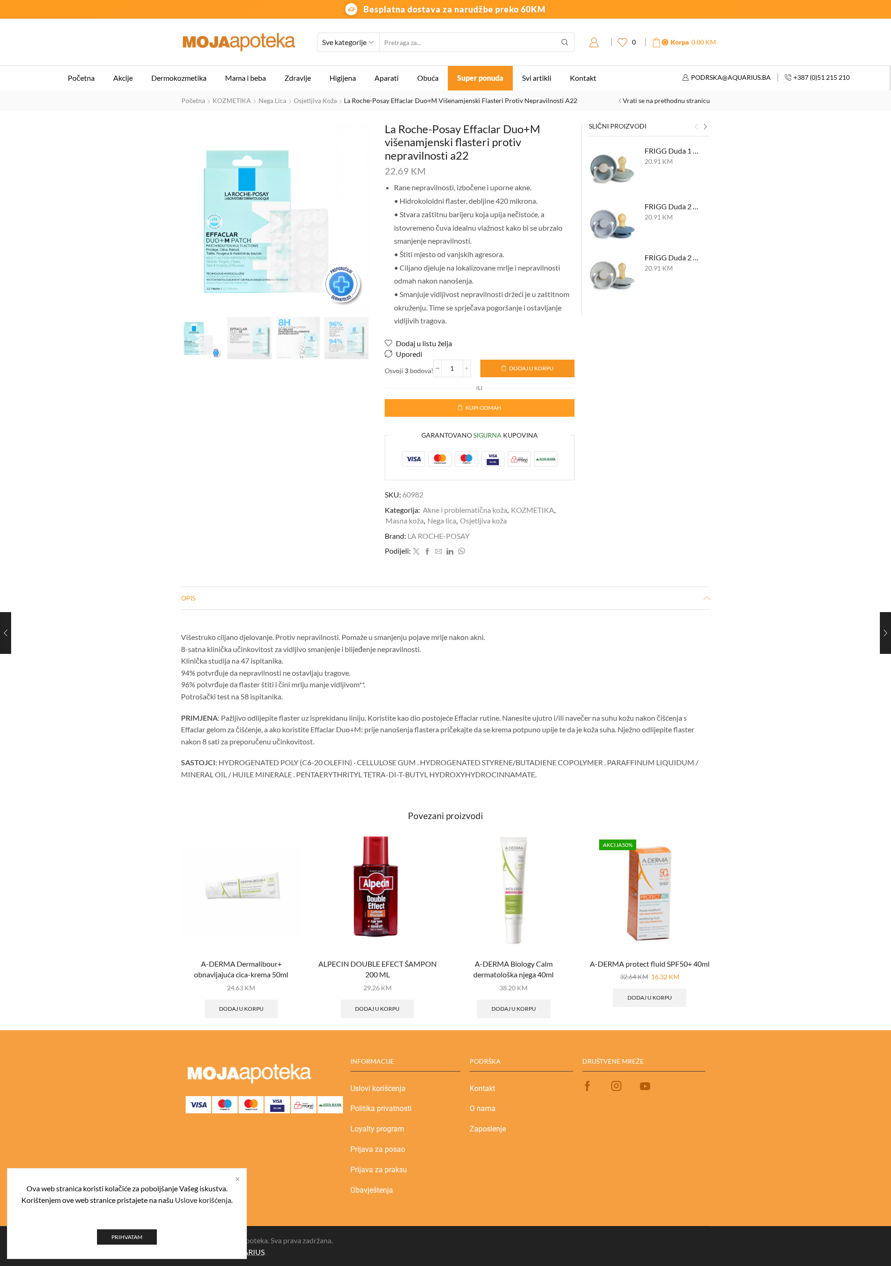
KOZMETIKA (232, 100)
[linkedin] (450, 551)
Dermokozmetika (179, 77)
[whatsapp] (460, 551)
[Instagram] (616, 1086)
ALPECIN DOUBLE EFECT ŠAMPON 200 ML (377, 969)
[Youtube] (645, 1086)
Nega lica (272, 100)
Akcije (123, 77)
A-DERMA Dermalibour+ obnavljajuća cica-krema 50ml (241, 969)
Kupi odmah (483, 407)
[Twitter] (416, 551)
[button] (696, 127)
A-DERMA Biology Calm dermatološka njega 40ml (513, 969)
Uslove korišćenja (203, 1199)
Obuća (428, 77)
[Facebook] (427, 551)
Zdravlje (297, 77)
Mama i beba (245, 77)
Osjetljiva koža (315, 100)
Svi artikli (536, 77)
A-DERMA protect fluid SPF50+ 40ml (650, 963)
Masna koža (405, 520)
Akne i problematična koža (465, 509)
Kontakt (583, 77)
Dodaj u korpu (531, 368)
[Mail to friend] (438, 551)
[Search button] (564, 42)
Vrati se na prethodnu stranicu (666, 100)
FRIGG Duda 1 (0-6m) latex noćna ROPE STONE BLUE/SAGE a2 (672, 150)
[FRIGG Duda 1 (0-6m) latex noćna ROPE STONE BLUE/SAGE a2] (612, 169)
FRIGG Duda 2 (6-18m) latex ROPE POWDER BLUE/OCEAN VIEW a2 (672, 206)
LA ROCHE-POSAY (438, 535)
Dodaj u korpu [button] (241, 1008)
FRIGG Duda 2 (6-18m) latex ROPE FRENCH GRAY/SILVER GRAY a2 (672, 257)
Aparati (386, 77)
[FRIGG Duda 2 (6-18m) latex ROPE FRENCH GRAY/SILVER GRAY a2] (612, 275)
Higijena (342, 77)
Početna (81, 77)
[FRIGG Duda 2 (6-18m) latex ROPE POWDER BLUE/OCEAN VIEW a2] (612, 224)
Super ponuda (480, 77)
